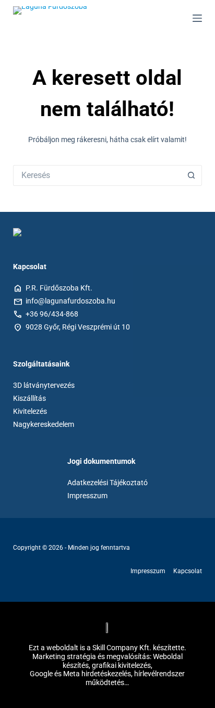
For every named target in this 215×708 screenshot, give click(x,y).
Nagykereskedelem (43, 424)
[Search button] (191, 175)
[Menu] (197, 18)
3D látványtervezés (44, 385)
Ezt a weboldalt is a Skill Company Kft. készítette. (107, 647)
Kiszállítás (29, 398)
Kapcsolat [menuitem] (187, 571)
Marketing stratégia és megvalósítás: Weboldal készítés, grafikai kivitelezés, (107, 660)
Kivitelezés (30, 411)
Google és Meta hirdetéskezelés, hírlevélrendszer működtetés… (107, 678)
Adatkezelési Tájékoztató (107, 482)
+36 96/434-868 (52, 314)
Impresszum (87, 495)
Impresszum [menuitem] (147, 571)
